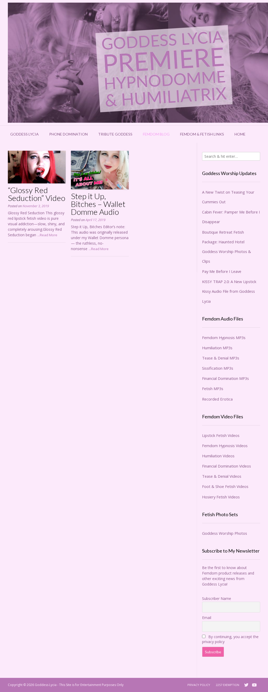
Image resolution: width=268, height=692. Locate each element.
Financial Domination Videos (226, 466)
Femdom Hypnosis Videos (225, 445)
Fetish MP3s (212, 388)
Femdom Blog (156, 134)
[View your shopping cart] (257, 134)
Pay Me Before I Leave (221, 271)
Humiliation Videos (218, 455)
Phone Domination (68, 134)
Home (239, 134)
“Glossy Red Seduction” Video (36, 193)
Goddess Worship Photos (224, 533)
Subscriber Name (216, 598)
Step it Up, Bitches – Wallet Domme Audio (98, 203)
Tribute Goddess (115, 134)
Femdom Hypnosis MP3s (223, 337)
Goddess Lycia (24, 134)
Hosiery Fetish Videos (221, 496)
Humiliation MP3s (217, 347)
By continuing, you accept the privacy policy (230, 639)
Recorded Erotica (217, 399)
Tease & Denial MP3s (220, 358)
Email (206, 617)
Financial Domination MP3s (225, 378)
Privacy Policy (198, 685)
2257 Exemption (227, 685)
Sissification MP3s (217, 368)
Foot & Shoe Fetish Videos (225, 486)
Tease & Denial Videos (221, 476)
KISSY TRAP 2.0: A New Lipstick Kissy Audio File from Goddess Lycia (229, 291)
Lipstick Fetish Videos (220, 435)
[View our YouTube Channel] (254, 685)
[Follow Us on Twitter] (246, 685)
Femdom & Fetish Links (202, 134)
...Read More (47, 235)
